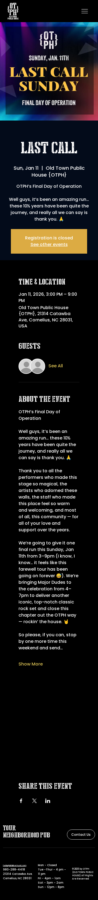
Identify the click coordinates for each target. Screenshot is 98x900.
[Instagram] (81, 859)
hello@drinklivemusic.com (14, 865)
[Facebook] (74, 859)
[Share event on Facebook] (21, 801)
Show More (31, 664)
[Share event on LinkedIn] (47, 801)
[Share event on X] (34, 801)
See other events (49, 244)
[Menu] (85, 11)
